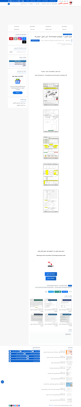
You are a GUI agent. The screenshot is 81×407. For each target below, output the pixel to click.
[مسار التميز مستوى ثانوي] (65, 2)
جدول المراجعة (16, 29)
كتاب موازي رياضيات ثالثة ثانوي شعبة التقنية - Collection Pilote (54, 384)
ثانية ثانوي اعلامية (16, 353)
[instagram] (17, 1)
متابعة (17, 92)
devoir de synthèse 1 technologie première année (63, 287)
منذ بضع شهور (62, 361)
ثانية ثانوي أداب (33, 358)
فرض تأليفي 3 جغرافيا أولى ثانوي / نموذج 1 (58, 362)
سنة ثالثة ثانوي (32, 26)
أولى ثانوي (49, 3)
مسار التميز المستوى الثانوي (19, 103)
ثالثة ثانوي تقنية (24, 361)
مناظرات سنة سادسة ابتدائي (20, 62)
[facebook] (21, 1)
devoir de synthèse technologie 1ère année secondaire (44, 287)
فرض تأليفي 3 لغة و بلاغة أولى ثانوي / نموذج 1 (57, 400)
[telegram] (13, 1)
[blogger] (23, 1)
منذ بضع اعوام (62, 350)
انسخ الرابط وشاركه (35, 40)
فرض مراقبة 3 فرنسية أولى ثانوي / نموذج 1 (58, 378)
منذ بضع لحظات (68, 308)
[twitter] (15, 1)
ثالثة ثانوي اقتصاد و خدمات (18, 358)
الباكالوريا (31, 3)
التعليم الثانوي (54, 3)
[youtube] (19, 1)
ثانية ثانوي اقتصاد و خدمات (17, 356)
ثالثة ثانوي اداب (33, 356)
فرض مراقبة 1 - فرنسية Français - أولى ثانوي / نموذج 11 (55, 357)
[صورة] (69, 352)
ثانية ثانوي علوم (14, 351)
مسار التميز (51, 405)
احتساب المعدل (24, 3)
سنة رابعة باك (16, 26)
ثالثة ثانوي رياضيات (25, 351)
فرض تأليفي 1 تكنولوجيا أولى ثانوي (52, 285)
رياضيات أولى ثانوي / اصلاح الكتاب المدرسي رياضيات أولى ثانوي (54, 352)
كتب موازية (64, 29)
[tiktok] (15, 38)
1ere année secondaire (67, 34)
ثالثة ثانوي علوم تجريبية (31, 353)
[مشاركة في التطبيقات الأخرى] (46, 292)
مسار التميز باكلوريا (21, 105)
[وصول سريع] (2, 381)
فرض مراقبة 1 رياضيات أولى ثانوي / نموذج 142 (57, 368)
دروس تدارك (32, 29)
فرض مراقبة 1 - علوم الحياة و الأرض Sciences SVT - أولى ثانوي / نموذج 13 (53, 390)
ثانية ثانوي (44, 3)
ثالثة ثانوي (37, 3)
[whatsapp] (11, 1)
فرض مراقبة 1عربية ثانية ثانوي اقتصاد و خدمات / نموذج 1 (55, 394)
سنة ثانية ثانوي (48, 26)
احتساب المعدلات (48, 29)
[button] (65, 292)
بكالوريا (24, 65)
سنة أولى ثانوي (64, 26)
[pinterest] (9, 1)
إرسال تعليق (68, 334)
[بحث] (9, 4)
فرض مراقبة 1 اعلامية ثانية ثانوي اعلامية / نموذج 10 (56, 373)
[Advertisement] (40, 15)
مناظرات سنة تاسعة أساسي (20, 64)
